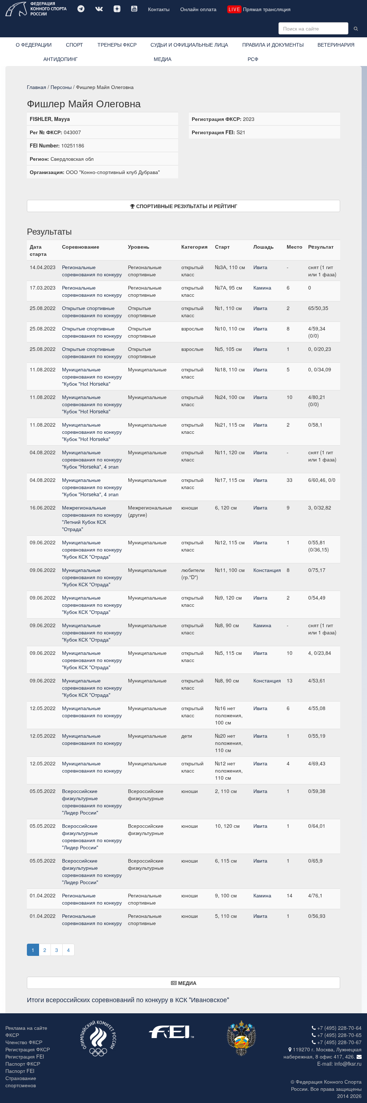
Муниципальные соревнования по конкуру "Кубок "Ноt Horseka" (92, 376)
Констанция (267, 569)
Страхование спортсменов (20, 1081)
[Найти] (356, 28)
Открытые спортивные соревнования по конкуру (92, 311)
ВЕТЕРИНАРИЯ (336, 44)
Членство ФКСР (23, 1042)
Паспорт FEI (19, 1070)
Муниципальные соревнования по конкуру (92, 711)
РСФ (253, 58)
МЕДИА (162, 58)
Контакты (159, 9)
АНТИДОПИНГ (60, 58)
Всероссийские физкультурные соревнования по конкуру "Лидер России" (92, 801)
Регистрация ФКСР (27, 1049)
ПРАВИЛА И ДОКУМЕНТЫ (273, 44)
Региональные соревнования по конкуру (92, 270)
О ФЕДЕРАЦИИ (34, 44)
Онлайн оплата (198, 9)
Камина (262, 287)
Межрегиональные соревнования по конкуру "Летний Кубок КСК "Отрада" (92, 518)
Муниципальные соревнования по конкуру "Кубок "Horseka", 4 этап (92, 459)
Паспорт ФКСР (22, 1063)
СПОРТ (74, 44)
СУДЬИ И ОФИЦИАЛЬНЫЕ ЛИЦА (189, 44)
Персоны (61, 86)
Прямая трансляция (259, 9)
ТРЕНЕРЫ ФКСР (117, 44)
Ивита (260, 267)
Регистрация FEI (24, 1056)
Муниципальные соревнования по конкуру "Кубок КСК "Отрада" (92, 549)
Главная (36, 86)
